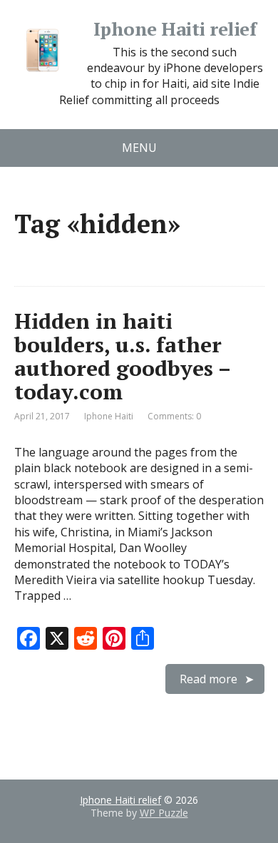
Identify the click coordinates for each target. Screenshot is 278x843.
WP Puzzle (164, 812)
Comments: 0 (174, 416)
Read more (208, 679)
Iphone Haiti (108, 416)
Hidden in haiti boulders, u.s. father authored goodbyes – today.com (122, 356)
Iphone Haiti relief (174, 29)
